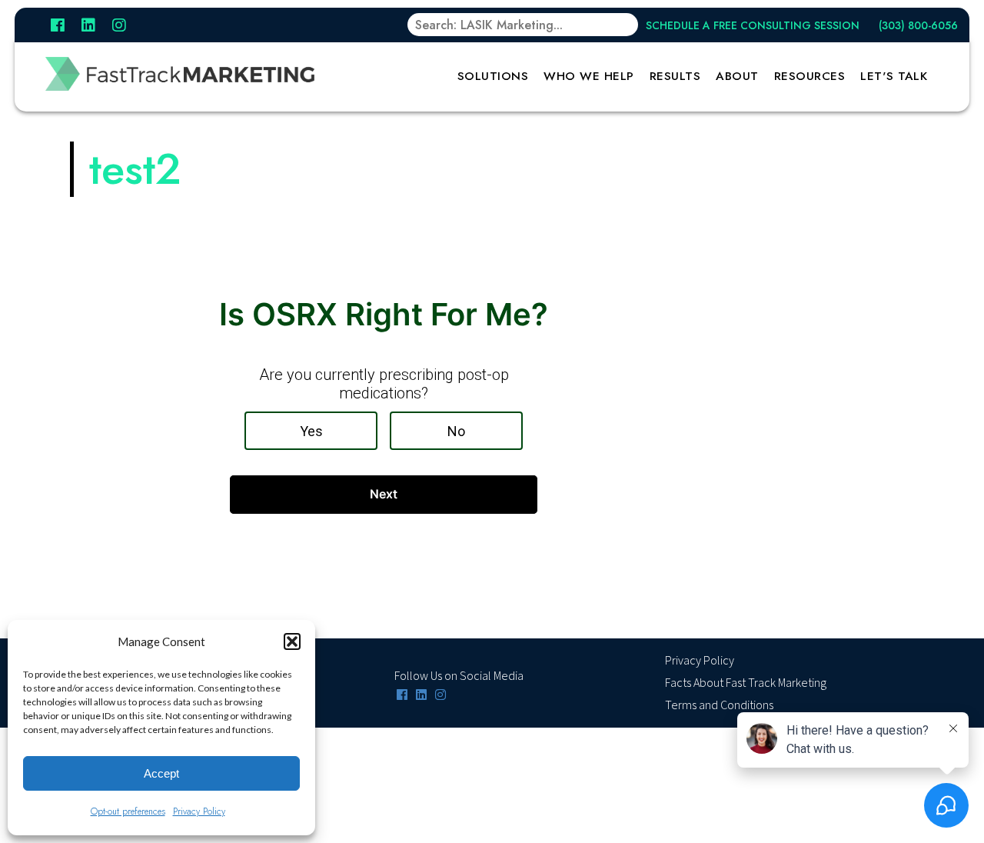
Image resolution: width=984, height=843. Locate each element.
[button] (292, 641)
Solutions (493, 76)
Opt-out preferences (128, 811)
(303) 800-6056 (918, 25)
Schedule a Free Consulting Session (752, 25)
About (737, 76)
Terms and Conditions (719, 705)
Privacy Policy (199, 811)
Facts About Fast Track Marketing (745, 683)
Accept (161, 773)
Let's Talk (893, 76)
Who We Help (589, 76)
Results (675, 76)
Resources (810, 76)
